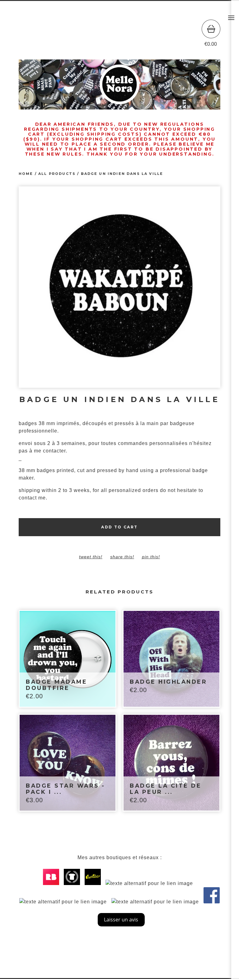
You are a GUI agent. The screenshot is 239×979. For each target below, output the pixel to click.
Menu (231, 18)
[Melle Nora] (119, 33)
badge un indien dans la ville (122, 174)
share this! (122, 556)
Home (26, 174)
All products (57, 174)
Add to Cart (119, 527)
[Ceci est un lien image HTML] (52, 883)
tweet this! (90, 556)
